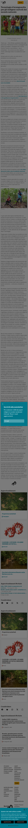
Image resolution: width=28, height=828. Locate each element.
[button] (14, 825)
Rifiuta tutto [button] (20, 822)
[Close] (3, 404)
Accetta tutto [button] (7, 822)
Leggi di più (22, 819)
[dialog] (14, 414)
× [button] (26, 809)
